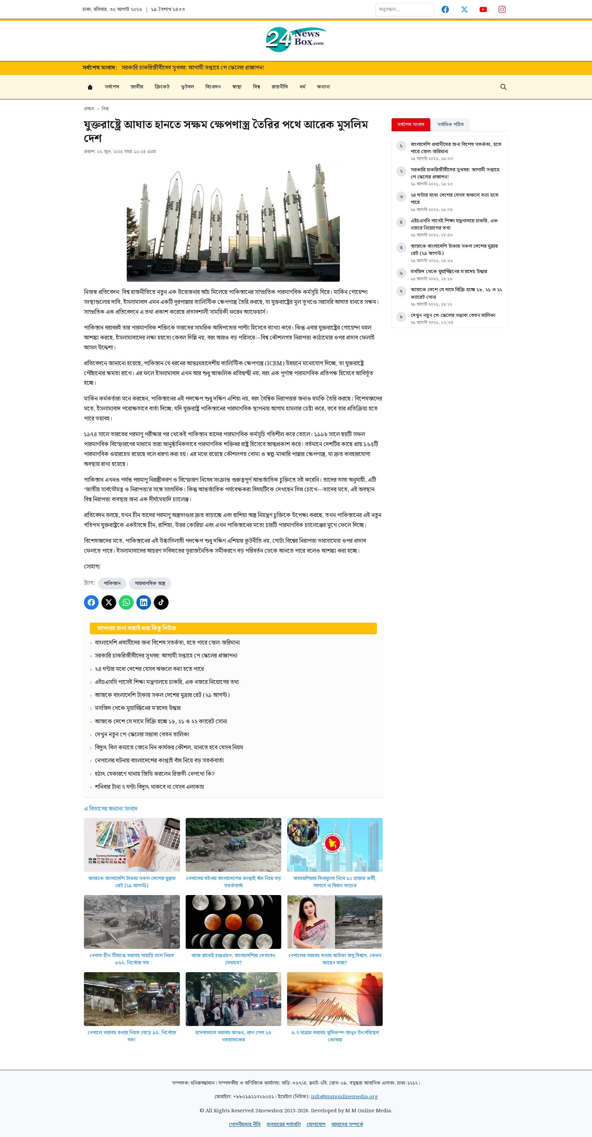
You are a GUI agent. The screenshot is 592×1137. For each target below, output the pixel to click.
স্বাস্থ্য (237, 87)
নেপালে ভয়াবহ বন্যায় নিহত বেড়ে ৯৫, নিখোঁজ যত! (132, 1036)
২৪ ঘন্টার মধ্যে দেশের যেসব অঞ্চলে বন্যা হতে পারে (454, 199)
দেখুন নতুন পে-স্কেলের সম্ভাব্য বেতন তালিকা (453, 315)
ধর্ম (302, 87)
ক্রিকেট (162, 87)
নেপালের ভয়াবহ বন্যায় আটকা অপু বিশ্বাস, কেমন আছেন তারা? (334, 959)
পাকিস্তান (112, 583)
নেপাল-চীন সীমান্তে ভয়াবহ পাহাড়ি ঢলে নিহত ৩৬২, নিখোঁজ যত (131, 959)
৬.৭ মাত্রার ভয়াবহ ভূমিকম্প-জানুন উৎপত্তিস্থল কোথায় (335, 1036)
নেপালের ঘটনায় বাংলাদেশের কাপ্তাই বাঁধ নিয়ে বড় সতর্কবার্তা (233, 882)
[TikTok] (161, 602)
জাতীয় (137, 87)
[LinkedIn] (143, 602)
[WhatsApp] (126, 602)
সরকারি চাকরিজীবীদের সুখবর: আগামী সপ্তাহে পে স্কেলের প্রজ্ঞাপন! (193, 68)
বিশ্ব (256, 87)
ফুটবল (187, 87)
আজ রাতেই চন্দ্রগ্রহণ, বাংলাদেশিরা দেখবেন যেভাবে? (233, 959)
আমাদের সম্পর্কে (347, 1124)
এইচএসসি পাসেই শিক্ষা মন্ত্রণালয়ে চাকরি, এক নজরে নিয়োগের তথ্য (454, 224)
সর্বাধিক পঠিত (450, 125)
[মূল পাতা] (90, 87)
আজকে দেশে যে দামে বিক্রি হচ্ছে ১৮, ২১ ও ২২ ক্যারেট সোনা (456, 293)
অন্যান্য (323, 87)
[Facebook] (445, 9)
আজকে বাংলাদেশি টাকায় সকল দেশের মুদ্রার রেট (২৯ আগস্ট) (131, 882)
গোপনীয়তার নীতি (245, 1124)
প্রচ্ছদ (89, 109)
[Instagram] (502, 9)
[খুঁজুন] (503, 87)
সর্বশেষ (112, 87)
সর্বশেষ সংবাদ (410, 125)
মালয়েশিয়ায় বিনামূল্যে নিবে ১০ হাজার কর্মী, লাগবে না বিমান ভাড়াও (335, 882)
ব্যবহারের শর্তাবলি (284, 1124)
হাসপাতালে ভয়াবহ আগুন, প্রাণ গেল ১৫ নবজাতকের (233, 1036)
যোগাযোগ (316, 1124)
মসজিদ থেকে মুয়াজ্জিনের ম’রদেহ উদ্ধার (449, 271)
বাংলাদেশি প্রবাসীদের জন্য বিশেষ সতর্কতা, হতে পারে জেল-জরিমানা (456, 148)
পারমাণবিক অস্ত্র (150, 583)
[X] (108, 602)
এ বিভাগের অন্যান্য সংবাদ (110, 809)
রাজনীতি (280, 87)
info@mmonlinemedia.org (344, 1097)
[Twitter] (464, 9)
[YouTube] (483, 9)
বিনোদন (213, 87)
